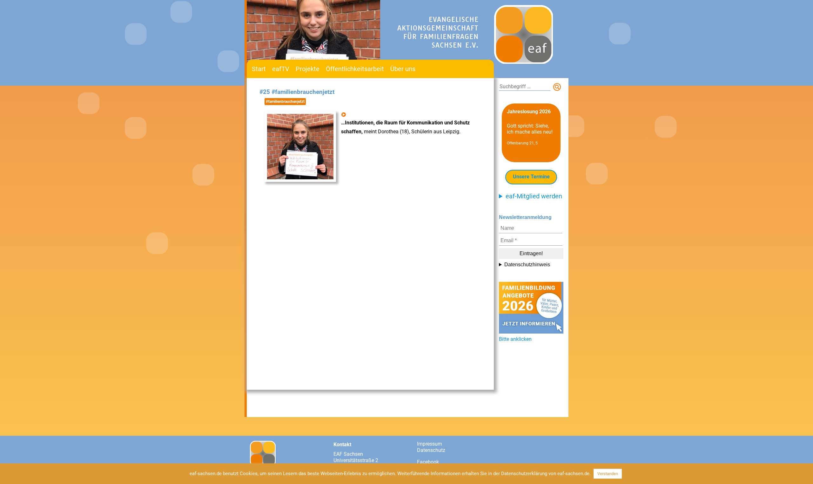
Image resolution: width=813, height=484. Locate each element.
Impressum (429, 444)
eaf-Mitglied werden (534, 196)
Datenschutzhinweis (527, 264)
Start (259, 69)
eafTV (280, 69)
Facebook (428, 462)
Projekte (307, 69)
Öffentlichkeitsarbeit (355, 69)
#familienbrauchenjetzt (285, 101)
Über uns (402, 69)
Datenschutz (431, 450)
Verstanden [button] (607, 473)
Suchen (558, 88)
